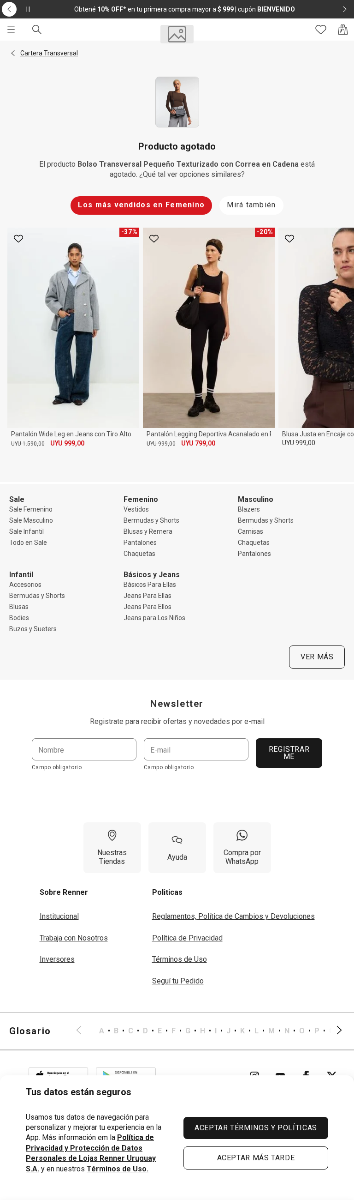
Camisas (250, 531)
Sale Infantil (26, 531)
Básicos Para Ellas (150, 584)
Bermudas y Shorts (151, 520)
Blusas (19, 606)
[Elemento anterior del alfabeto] (84, 1031)
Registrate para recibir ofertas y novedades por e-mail (177, 721)
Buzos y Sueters (33, 629)
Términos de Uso (179, 959)
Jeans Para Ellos (147, 606)
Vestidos (136, 509)
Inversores (57, 959)
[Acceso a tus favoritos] (321, 29)
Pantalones (140, 542)
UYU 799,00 (198, 443)
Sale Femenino (31, 509)
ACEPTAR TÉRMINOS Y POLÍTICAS (256, 1127)
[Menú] (11, 29)
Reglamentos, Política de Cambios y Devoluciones (233, 916)
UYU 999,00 (67, 443)
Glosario (30, 1031)
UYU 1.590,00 (28, 443)
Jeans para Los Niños (154, 617)
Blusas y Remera (148, 531)
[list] (209, 1031)
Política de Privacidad (187, 938)
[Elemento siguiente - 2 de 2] (345, 9)
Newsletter (177, 703)
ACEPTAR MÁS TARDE (256, 1157)
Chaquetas (139, 553)
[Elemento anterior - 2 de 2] (9, 9)
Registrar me (289, 753)
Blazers (249, 509)
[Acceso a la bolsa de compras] (343, 29)
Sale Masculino (31, 520)
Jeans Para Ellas (147, 595)
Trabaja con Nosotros (74, 938)
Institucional (59, 916)
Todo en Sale (28, 542)
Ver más (317, 656)
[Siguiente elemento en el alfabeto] (334, 1031)
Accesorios (25, 584)
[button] (13, 53)
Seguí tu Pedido (178, 981)
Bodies (19, 617)
